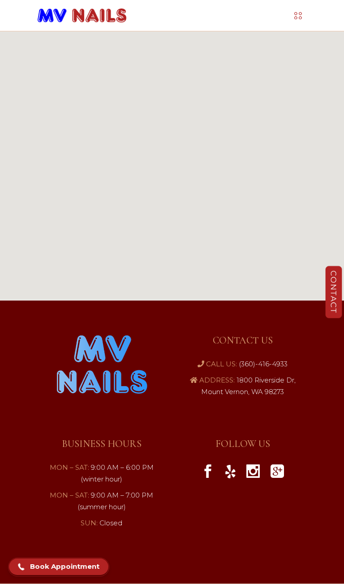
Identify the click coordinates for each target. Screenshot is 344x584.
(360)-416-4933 (262, 364)
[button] (58, 566)
